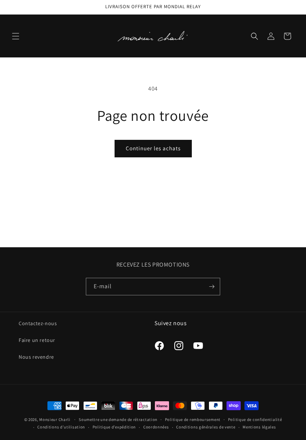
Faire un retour (37, 340)
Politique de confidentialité (255, 419)
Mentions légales (259, 427)
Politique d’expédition (114, 427)
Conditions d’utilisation (61, 427)
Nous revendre (36, 356)
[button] (15, 36)
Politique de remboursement (193, 419)
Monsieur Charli (55, 419)
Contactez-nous (38, 323)
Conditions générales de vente (205, 427)
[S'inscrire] (211, 286)
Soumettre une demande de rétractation (118, 419)
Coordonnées (156, 427)
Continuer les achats (153, 148)
